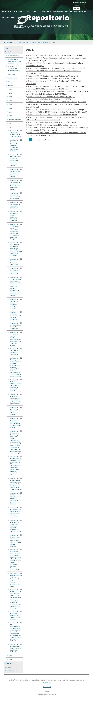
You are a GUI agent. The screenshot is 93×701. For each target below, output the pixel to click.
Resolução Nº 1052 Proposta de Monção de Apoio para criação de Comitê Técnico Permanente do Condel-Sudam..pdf (16, 484)
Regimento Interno (15, 119)
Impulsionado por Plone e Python (46, 694)
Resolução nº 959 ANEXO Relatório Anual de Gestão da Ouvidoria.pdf (15, 315)
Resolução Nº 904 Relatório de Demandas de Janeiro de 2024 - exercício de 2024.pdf (15, 185)
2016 (10, 93)
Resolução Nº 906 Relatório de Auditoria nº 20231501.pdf (15, 205)
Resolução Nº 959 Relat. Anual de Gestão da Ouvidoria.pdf (16, 325)
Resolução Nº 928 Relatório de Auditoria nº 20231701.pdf (15, 271)
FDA (71, 11)
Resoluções (36, 43)
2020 (10, 108)
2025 (10, 655)
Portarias (8, 667)
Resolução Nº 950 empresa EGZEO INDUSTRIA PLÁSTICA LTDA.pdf (14, 304)
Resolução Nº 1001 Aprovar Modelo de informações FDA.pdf (14, 411)
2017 (10, 97)
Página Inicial (7, 11)
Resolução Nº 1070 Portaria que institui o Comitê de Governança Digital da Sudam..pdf (15, 512)
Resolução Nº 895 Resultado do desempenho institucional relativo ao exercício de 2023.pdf (15, 160)
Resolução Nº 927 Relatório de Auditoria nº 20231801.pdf (15, 261)
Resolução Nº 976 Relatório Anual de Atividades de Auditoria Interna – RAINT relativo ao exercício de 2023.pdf (16, 339)
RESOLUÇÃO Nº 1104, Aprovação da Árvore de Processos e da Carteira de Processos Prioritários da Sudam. (16, 580)
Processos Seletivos (24, 18)
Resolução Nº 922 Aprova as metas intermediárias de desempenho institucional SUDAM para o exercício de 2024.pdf (15, 232)
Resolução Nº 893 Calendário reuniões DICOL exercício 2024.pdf (15, 133)
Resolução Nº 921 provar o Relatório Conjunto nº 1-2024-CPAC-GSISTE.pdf (14, 216)
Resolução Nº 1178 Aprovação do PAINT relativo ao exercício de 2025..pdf (15, 648)
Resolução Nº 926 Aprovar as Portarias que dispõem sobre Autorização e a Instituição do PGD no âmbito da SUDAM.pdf (16, 249)
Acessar (52, 18)
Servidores (37, 18)
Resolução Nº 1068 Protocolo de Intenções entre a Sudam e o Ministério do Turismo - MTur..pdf (15, 498)
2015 (10, 89)
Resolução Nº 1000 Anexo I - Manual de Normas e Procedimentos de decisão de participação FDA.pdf (15, 385)
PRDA (13, 18)
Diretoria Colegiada (60, 11)
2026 (10, 659)
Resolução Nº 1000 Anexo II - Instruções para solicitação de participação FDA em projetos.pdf (15, 399)
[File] (27, 55)
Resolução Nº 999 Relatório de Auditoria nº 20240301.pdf (15, 351)
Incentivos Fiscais (80, 11)
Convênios (11, 74)
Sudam (45, 18)
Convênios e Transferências (41, 11)
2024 (10, 127)
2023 (10, 123)
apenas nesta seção (81, 2)
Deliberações (9, 663)
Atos (6, 48)
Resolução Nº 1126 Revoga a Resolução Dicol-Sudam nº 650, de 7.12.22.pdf (15, 615)
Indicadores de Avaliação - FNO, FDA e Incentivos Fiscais (14, 68)
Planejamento (12, 82)
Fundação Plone (51, 680)
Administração (12, 78)
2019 (10, 104)
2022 (10, 116)
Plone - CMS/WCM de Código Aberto (22, 680)
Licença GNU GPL (78, 680)
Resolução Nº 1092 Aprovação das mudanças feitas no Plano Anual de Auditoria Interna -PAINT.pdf (15, 540)
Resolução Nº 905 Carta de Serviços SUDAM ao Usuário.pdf (15, 195)
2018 (10, 100)
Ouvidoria (6, 18)
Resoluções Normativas (12, 671)
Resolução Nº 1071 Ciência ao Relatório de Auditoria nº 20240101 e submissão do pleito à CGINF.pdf (16, 526)
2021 (10, 112)
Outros (45, 43)
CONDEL (26, 11)
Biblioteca (18, 11)
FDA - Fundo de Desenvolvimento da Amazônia (14, 61)
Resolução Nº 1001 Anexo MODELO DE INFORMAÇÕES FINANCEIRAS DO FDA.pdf (15, 423)
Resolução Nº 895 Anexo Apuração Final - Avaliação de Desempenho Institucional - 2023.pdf (15, 145)
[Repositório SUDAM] (3, 1)
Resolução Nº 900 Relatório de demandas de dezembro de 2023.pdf (15, 173)
